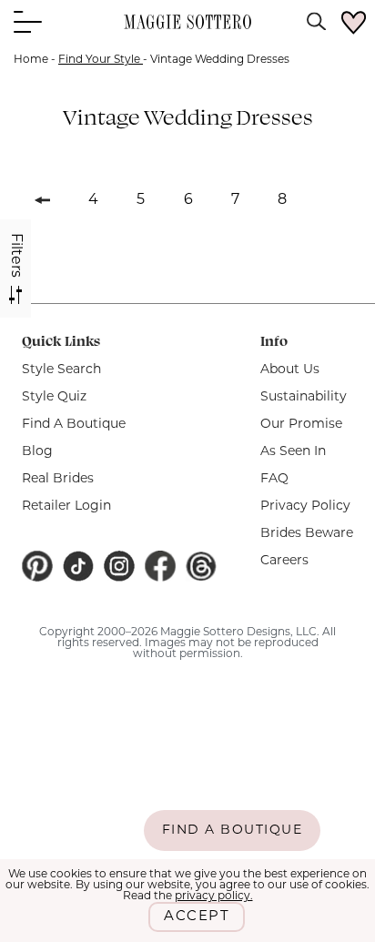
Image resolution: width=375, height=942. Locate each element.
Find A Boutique (74, 424)
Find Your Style (100, 60)
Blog (37, 452)
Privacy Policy (305, 506)
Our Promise (301, 424)
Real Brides (58, 479)
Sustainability (303, 397)
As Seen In (293, 452)
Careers (284, 561)
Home (31, 60)
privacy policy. (214, 896)
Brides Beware (306, 534)
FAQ (274, 479)
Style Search (61, 370)
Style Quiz (54, 397)
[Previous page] (42, 196)
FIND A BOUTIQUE (232, 830)
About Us (289, 370)
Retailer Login (66, 506)
